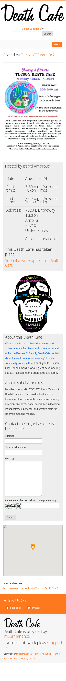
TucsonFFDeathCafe (38, 55)
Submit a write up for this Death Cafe (32, 263)
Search (47, 33)
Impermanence (16, 636)
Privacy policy (28, 658)
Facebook (15, 607)
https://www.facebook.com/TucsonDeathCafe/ (30, 588)
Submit (10, 517)
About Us (46, 653)
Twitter (36, 607)
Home (37, 653)
